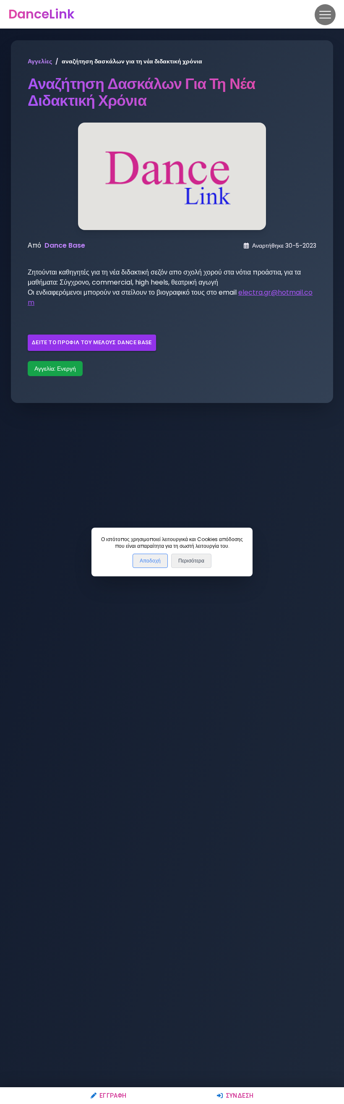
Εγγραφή (113, 1095)
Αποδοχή (150, 561)
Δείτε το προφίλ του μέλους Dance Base (92, 342)
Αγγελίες (40, 61)
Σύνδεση (239, 1095)
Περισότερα (191, 561)
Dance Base (64, 245)
